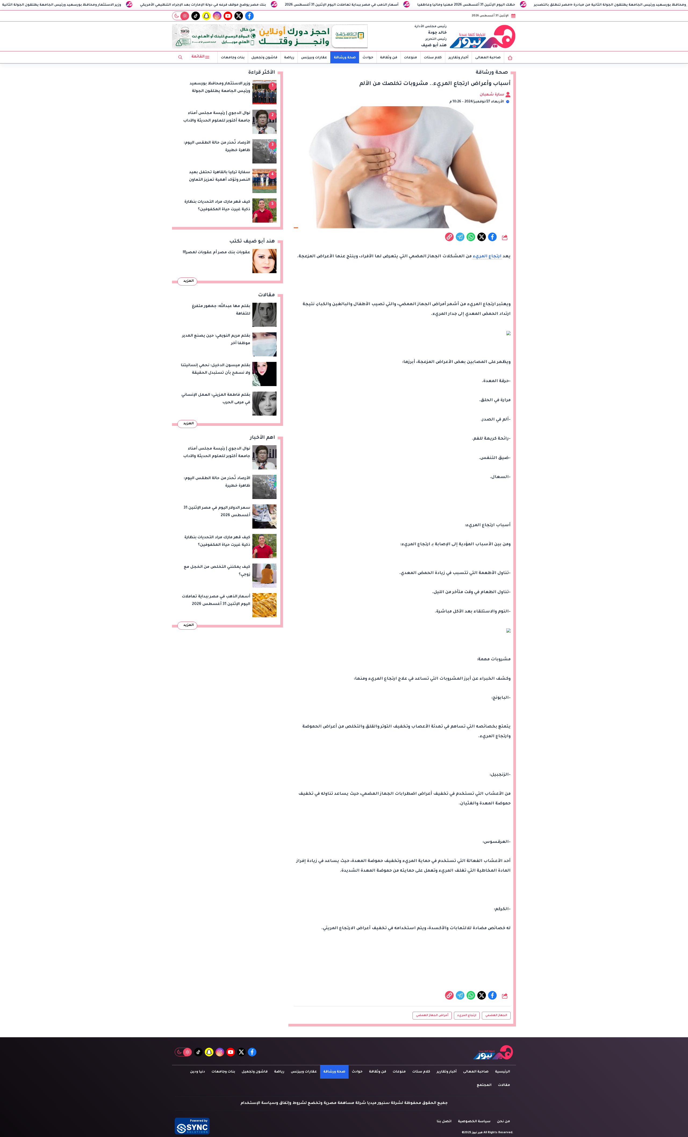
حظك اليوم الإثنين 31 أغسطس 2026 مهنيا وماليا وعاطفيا (551, 5)
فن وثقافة (388, 58)
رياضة (289, 58)
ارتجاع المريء (487, 256)
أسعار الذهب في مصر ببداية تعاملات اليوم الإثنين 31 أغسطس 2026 (426, 5)
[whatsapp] (449, 237)
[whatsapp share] (471, 237)
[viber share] (460, 237)
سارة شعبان (492, 95)
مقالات (504, 1085)
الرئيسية (502, 1072)
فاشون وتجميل (264, 58)
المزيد (188, 281)
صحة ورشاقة (345, 58)
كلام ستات (433, 58)
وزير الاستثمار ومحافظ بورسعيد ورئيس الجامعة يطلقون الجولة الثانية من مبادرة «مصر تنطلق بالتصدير (117, 5)
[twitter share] (481, 237)
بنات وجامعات (233, 58)
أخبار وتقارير (458, 58)
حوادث (368, 58)
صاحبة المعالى (488, 58)
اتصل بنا (444, 1122)
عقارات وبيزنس (314, 58)
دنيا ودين (197, 1072)
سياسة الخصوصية (474, 1122)
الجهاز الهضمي (496, 1015)
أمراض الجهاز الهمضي (432, 1015)
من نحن (503, 1122)
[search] (180, 57)
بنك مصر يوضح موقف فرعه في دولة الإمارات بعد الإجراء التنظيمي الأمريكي (287, 5)
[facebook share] (492, 237)
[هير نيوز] (482, 36)
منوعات (410, 58)
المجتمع (484, 1085)
